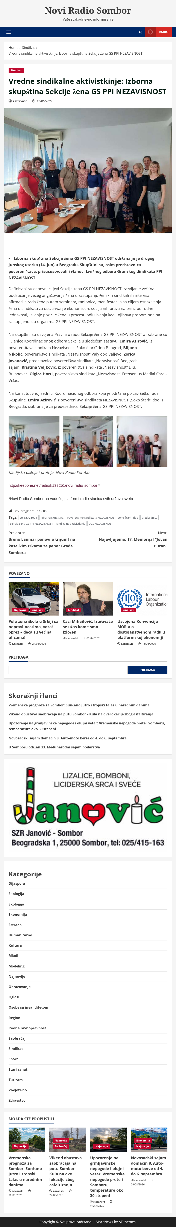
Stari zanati (19, 1069)
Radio (163, 32)
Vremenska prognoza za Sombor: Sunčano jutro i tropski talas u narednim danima (79, 705)
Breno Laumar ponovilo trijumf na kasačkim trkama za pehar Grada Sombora (42, 542)
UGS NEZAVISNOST (101, 524)
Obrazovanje (19, 986)
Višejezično (18, 1090)
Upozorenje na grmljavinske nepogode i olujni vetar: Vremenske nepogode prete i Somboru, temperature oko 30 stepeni (107, 1176)
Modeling (16, 966)
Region (14, 1017)
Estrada (15, 924)
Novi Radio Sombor (88, 10)
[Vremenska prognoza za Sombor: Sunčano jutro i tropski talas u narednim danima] (27, 1140)
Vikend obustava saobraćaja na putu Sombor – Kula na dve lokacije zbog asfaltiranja (81, 714)
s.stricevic (19, 101)
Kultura (15, 945)
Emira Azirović (28, 518)
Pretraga (18, 657)
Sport (13, 1059)
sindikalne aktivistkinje (70, 524)
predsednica (149, 518)
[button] (9, 31)
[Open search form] (140, 32)
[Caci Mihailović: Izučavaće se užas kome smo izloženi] (88, 599)
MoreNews (104, 1221)
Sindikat (16, 70)
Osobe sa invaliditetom (28, 1007)
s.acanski (17, 644)
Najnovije (20, 610)
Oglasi (14, 997)
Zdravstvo (17, 1100)
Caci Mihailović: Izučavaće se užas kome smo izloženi (88, 627)
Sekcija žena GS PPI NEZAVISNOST (31, 524)
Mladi (13, 955)
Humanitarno (20, 935)
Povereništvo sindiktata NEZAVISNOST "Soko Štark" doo (102, 518)
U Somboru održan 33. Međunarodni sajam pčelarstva (54, 747)
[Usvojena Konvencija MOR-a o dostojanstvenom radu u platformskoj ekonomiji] (142, 599)
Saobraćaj (17, 1038)
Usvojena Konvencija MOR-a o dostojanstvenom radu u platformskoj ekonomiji (141, 629)
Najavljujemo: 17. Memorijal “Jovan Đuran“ (133, 539)
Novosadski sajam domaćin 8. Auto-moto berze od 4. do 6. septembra (68, 738)
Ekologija (16, 893)
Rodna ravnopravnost (27, 1028)
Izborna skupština (52, 518)
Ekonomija (18, 914)
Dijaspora (17, 883)
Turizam (16, 1079)
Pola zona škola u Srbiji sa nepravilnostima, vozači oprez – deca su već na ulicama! (33, 629)
